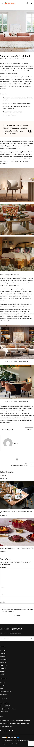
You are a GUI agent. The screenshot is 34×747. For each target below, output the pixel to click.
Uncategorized (14, 58)
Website (2, 602)
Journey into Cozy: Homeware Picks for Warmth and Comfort (16, 548)
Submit (31, 639)
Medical (29, 429)
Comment (3, 567)
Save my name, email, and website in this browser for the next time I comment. (17, 610)
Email (2, 595)
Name (2, 587)
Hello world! (3, 475)
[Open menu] (2, 3)
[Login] (31, 3)
